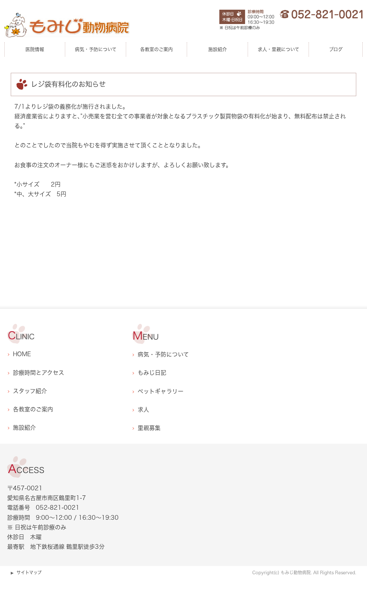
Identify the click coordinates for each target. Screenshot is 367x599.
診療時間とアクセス (38, 373)
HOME (22, 354)
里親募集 (149, 428)
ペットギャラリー (161, 391)
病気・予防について (163, 354)
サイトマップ (29, 572)
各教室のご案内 (33, 409)
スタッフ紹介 (30, 391)
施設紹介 (24, 427)
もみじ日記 (152, 373)
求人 (143, 409)
